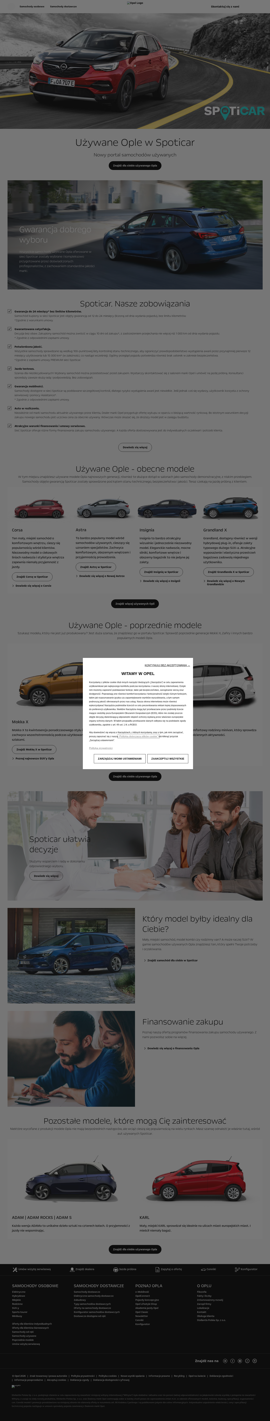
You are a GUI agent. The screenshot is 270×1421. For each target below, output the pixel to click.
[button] (167, 665)
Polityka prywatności (101, 748)
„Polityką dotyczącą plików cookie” (138, 736)
